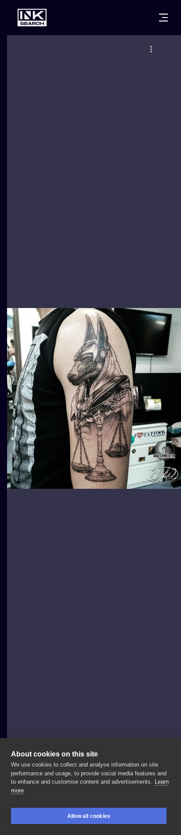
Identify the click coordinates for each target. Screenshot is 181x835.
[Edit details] (151, 49)
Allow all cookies (88, 816)
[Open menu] (163, 17)
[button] (151, 49)
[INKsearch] (32, 17)
